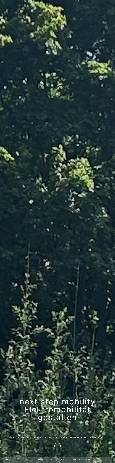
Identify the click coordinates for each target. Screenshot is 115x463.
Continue (57, 446)
